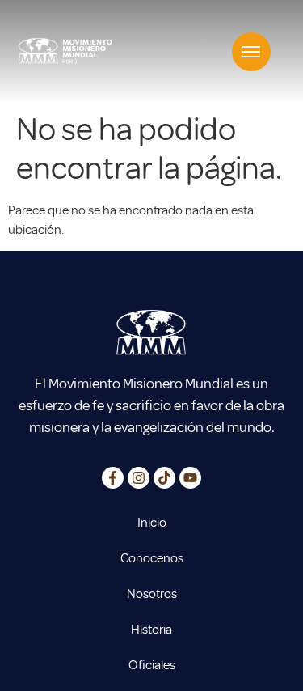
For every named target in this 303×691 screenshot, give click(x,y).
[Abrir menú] (251, 51)
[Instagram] (138, 478)
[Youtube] (190, 478)
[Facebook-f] (113, 478)
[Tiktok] (164, 478)
